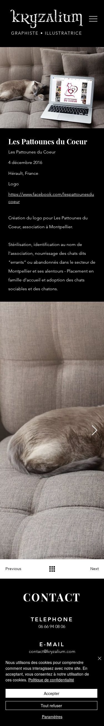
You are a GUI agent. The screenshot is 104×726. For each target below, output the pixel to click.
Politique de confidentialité (51, 680)
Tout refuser (51, 705)
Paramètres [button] (52, 716)
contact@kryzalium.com (52, 651)
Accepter (51, 693)
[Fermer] (96, 661)
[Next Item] (94, 430)
